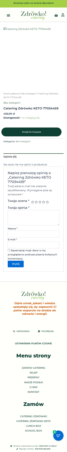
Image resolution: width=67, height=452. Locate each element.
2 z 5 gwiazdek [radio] (36, 202)
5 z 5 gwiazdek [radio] (47, 202)
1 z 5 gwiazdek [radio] (32, 202)
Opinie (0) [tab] (9, 156)
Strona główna (11, 93)
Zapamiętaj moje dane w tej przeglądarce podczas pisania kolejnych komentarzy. (32, 254)
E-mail (12, 239)
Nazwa (13, 228)
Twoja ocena (18, 201)
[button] (8, 15)
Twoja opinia (18, 207)
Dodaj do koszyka (31, 132)
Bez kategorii (28, 93)
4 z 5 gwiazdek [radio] (43, 202)
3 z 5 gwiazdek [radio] (39, 202)
